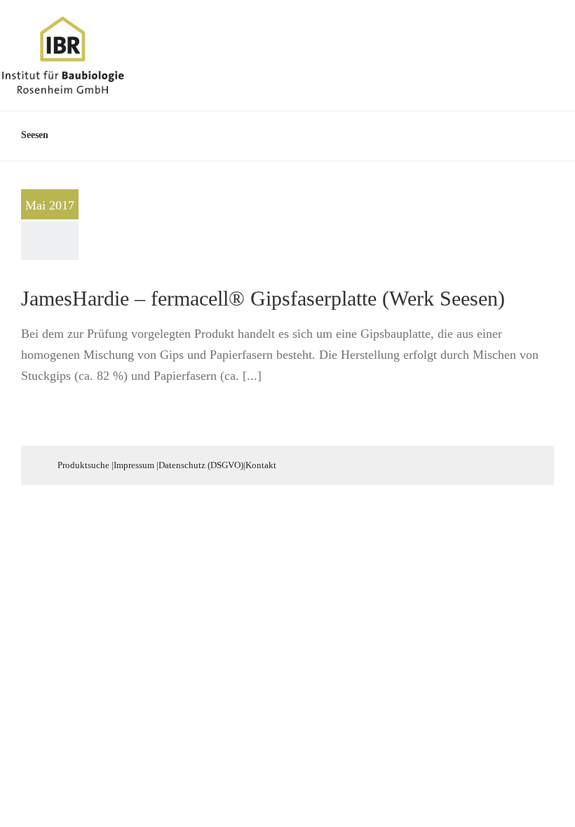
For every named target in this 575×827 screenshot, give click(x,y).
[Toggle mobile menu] (548, 37)
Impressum (134, 465)
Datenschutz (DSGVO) (200, 465)
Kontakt (260, 465)
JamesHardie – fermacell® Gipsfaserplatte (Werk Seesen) (263, 298)
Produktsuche (83, 465)
